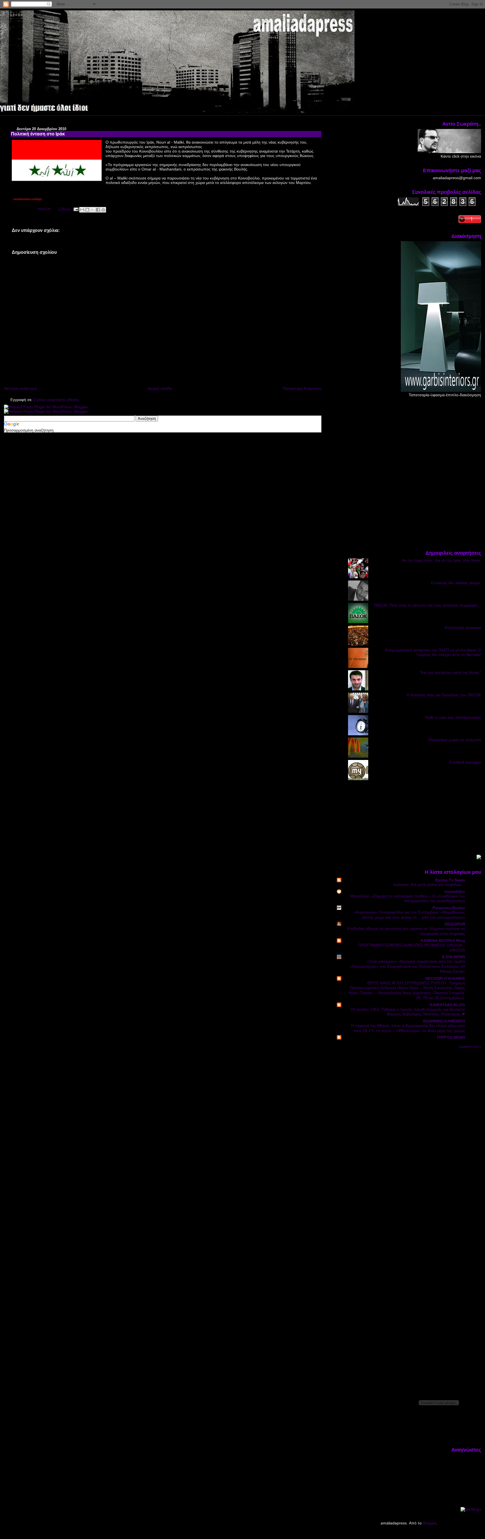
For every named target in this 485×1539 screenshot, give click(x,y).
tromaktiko (455, 891)
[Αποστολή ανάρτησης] (75, 209)
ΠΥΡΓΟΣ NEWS (451, 1037)
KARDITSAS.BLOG (447, 1005)
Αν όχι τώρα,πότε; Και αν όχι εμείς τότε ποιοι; (441, 560)
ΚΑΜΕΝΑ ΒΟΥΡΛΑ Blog (443, 940)
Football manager (465, 762)
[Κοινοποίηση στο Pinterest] (103, 210)
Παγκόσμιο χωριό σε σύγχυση (454, 740)
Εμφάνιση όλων (470, 1046)
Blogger (429, 1523)
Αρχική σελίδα (160, 388)
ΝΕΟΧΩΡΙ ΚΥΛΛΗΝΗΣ (445, 978)
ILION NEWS (453, 957)
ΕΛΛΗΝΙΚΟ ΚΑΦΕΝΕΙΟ (444, 1021)
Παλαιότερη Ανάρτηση (302, 388)
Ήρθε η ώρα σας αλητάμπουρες (453, 717)
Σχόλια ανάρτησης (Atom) (56, 399)
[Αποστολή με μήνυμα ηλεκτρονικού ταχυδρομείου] (82, 210)
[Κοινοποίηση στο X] (92, 210)
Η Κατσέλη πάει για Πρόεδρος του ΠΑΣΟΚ (444, 695)
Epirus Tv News (450, 880)
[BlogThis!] (87, 210)
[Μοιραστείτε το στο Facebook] (98, 210)
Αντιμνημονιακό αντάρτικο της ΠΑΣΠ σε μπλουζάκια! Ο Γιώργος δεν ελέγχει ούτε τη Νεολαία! (433, 652)
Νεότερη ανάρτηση (20, 388)
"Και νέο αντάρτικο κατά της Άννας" (450, 672)
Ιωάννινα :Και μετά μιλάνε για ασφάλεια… (429, 885)
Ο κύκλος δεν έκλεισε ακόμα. (456, 582)
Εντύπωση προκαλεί (463, 627)
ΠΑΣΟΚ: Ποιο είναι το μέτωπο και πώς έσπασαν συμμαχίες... (427, 605)
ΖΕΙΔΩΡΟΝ (455, 924)
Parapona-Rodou (449, 908)
